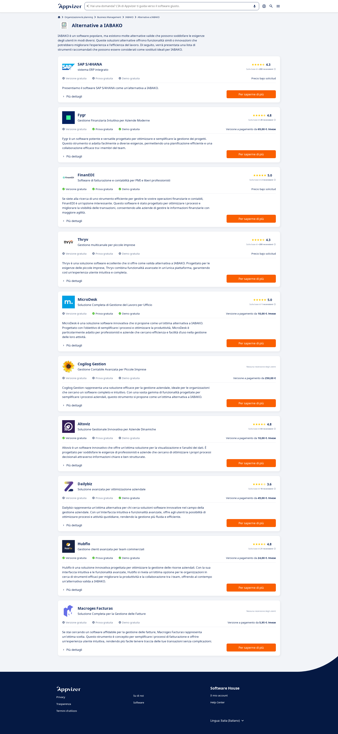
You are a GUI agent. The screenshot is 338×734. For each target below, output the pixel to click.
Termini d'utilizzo (66, 710)
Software (138, 702)
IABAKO (129, 17)
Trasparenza (63, 704)
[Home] (59, 17)
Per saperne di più (251, 94)
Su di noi (138, 695)
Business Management (109, 17)
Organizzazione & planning (79, 17)
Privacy (60, 697)
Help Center (217, 702)
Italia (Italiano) (230, 721)
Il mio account (219, 695)
